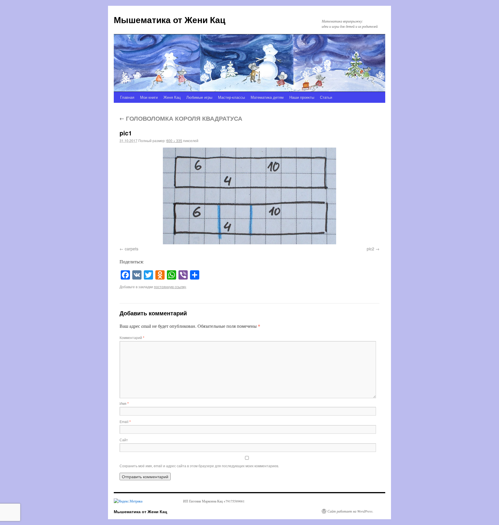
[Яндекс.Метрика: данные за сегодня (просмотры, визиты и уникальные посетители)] (128, 501)
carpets (131, 249)
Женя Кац (171, 97)
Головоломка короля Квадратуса (181, 118)
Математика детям (267, 97)
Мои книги (149, 97)
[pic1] (249, 196)
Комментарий (132, 337)
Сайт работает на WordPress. (350, 511)
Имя (124, 403)
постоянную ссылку (170, 286)
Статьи (326, 97)
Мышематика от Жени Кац (169, 19)
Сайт (124, 439)
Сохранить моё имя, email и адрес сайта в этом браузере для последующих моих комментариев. (199, 465)
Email (125, 421)
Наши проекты (301, 97)
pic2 (370, 249)
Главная (127, 97)
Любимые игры (199, 97)
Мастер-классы (231, 97)
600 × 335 (174, 140)
